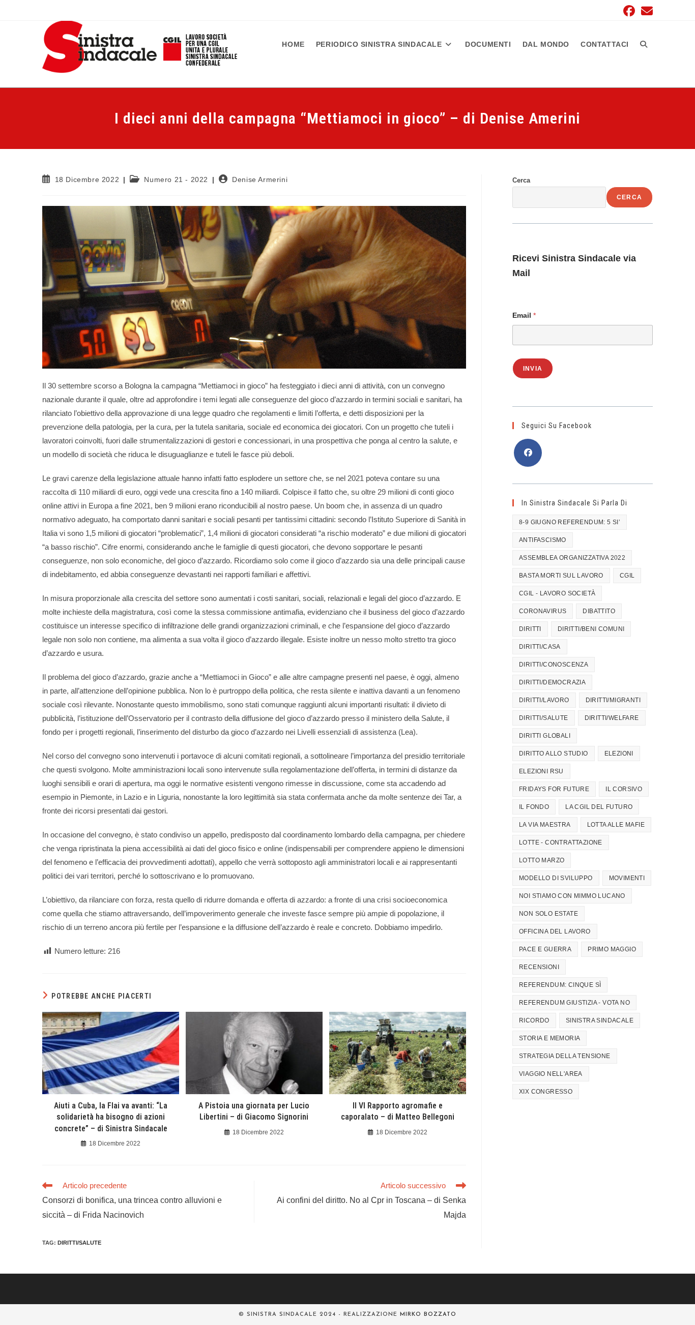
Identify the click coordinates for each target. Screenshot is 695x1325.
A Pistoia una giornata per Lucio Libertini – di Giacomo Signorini (253, 1111)
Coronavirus (542, 611)
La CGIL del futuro (598, 806)
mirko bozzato (428, 1314)
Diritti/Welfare (612, 717)
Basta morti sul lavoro (561, 575)
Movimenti (627, 878)
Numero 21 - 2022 (176, 179)
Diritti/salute (79, 1243)
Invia (532, 368)
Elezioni (618, 753)
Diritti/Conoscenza (553, 664)
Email (524, 315)
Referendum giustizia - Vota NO (574, 1002)
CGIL (627, 575)
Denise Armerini (259, 179)
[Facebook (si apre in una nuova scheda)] (629, 11)
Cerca (521, 180)
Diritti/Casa (540, 646)
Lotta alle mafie (616, 824)
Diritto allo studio (553, 753)
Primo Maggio (612, 949)
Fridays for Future (554, 789)
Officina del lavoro (555, 931)
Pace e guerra (545, 949)
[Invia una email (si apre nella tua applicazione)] (645, 11)
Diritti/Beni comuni (591, 629)
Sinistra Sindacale (599, 1020)
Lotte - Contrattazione (560, 842)
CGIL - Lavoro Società (557, 593)
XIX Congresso (545, 1091)
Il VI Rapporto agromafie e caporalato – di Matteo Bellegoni (397, 1111)
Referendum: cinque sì (560, 984)
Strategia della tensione (565, 1056)
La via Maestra (545, 824)
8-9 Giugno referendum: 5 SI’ (569, 522)
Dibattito (599, 611)
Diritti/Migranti (613, 700)
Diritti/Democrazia (552, 682)
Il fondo (534, 806)
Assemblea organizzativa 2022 (572, 557)
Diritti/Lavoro (544, 700)
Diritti (530, 629)
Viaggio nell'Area (551, 1073)
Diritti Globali (544, 735)
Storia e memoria (549, 1038)
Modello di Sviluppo (556, 878)
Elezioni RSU (541, 771)
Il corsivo (623, 789)
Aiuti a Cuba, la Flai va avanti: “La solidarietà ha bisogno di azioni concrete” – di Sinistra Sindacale (110, 1117)
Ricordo (534, 1020)
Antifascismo (542, 540)
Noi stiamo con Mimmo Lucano (572, 895)
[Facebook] (528, 453)
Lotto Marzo (541, 860)
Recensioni (539, 967)
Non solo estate (548, 913)
